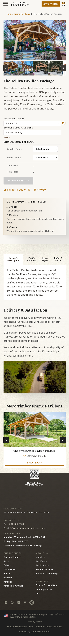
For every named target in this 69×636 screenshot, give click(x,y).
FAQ (38, 593)
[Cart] (63, 4)
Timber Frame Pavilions (18, 14)
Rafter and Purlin (14, 118)
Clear (7, 137)
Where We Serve (44, 569)
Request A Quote (18, 180)
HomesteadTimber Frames (20, 3)
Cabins (7, 565)
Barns (6, 561)
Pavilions (8, 577)
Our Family (41, 561)
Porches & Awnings (13, 585)
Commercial (10, 569)
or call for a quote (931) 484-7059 (25, 189)
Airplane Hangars (12, 557)
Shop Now (34, 462)
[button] (5, 68)
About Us (40, 557)
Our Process (42, 565)
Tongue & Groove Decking (18, 128)
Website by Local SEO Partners (34, 631)
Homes (7, 573)
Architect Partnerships (47, 573)
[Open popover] (63, 123)
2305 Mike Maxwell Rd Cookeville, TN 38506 (26, 512)
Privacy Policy (35, 622)
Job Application (44, 589)
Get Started (50, 4)
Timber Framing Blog (46, 585)
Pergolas (8, 581)
